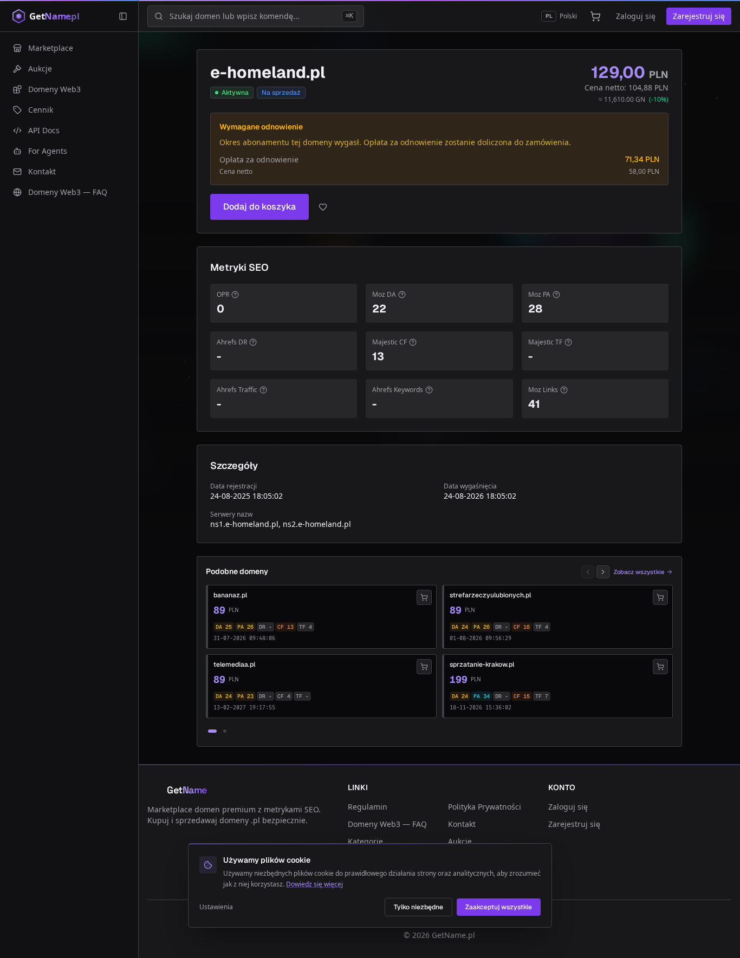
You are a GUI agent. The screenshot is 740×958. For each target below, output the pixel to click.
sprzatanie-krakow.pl (482, 664)
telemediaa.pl (234, 664)
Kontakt (462, 824)
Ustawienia (216, 907)
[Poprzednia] (587, 571)
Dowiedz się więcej (314, 884)
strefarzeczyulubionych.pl (490, 595)
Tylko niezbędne (418, 907)
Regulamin (367, 806)
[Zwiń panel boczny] (122, 16)
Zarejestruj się (699, 16)
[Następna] (602, 571)
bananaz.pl (230, 595)
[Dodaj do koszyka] (424, 597)
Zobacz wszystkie (639, 572)
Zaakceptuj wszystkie (498, 907)
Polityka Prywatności (484, 806)
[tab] (212, 731)
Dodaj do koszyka (259, 206)
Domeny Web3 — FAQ (387, 824)
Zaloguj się (635, 16)
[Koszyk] (595, 16)
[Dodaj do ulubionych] (322, 207)
